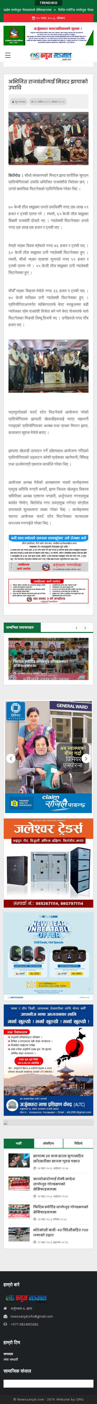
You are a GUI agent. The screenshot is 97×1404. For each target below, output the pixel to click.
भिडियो (78, 1143)
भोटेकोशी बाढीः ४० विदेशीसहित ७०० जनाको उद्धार (60, 1233)
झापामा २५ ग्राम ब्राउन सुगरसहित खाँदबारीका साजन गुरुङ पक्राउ (58, 1159)
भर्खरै (19, 1143)
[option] (48, 659)
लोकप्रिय (48, 1143)
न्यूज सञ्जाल (19, 101)
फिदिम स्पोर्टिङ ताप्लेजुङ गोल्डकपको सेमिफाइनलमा (40, 664)
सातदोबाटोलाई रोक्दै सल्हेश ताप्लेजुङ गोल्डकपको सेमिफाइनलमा (54, 1184)
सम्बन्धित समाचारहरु (20, 627)
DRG (80, 1399)
